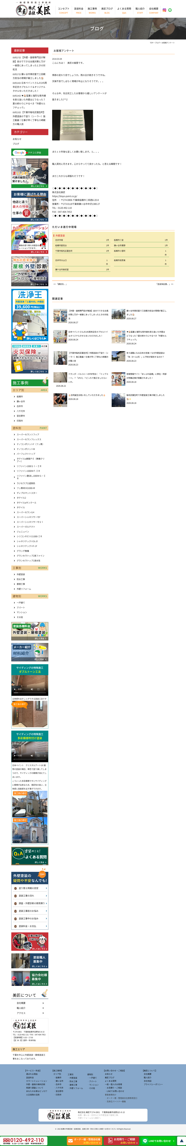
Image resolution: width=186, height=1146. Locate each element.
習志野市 (21, 416)
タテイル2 (21, 498)
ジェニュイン (23, 532)
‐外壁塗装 (72, 1078)
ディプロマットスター (27, 493)
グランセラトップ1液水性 (28, 561)
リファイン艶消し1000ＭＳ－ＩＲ (31, 477)
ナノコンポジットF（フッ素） (30, 444)
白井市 (20, 406)
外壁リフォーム (24, 589)
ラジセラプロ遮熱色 (26, 483)
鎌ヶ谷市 (21, 401)
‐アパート (92, 1081)
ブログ (16, 144)
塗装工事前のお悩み (26, 911)
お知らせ (17, 139)
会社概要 (153, 10)
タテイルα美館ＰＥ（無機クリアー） (31, 460)
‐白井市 (56, 1084)
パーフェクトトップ (26, 454)
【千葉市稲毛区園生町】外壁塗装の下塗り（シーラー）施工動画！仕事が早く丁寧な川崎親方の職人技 (88, 357)
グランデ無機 (23, 551)
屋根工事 (21, 584)
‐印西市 (56, 1095)
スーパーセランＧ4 (25, 512)
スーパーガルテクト (26, 527)
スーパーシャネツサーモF (28, 517)
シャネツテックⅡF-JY (27, 546)
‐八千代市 (57, 1088)
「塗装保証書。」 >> (164, 284)
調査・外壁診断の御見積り (29, 903)
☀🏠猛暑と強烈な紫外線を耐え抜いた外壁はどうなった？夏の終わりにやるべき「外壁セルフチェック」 (146, 336)
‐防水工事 (72, 1081)
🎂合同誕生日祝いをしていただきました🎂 (86, 395)
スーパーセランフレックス (29, 439)
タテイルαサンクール (26, 503)
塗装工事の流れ (24, 896)
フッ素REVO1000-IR (26, 488)
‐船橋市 (56, 1078)
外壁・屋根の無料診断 (34, 1084)
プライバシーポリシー (152, 1084)
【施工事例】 (57, 1071)
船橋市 (20, 397)
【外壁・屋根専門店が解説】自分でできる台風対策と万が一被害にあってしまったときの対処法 (88, 315)
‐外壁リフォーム (75, 1088)
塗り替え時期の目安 (26, 888)
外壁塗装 (21, 574)
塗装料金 (78, 10)
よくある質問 (124, 10)
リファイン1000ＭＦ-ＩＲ (28, 471)
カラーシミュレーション (35, 1081)
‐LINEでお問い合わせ (113, 1091)
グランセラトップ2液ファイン (30, 556)
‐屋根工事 (72, 1085)
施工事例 (92, 10)
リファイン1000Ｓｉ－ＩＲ (29, 466)
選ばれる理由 (31, 1074)
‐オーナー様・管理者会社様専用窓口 (120, 1098)
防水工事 (21, 579)
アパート (21, 608)
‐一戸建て (92, 1078)
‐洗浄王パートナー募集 (114, 1101)
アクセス (21, 1013)
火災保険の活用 (31, 1095)
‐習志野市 (57, 1091)
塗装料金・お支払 (25, 926)
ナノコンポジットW (26, 449)
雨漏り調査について (33, 1088)
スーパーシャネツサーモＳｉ (30, 522)
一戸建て (21, 603)
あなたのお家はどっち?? (35, 1091)
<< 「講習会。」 (61, 284)
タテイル (21, 507)
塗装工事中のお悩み (26, 918)
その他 (20, 617)
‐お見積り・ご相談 (112, 1088)
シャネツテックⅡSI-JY (27, 541)
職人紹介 (140, 10)
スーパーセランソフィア (28, 434)
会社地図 (146, 1081)
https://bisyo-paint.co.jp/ (64, 196)
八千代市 (21, 411)
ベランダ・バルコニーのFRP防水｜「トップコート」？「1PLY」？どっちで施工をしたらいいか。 (88, 378)
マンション (22, 612)
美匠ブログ (107, 10)
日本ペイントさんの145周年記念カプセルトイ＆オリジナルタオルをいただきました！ (30, 87)
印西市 (20, 421)
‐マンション (93, 1085)
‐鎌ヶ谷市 (57, 1081)
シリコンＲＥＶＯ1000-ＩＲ (29, 536)
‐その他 (91, 1088)
